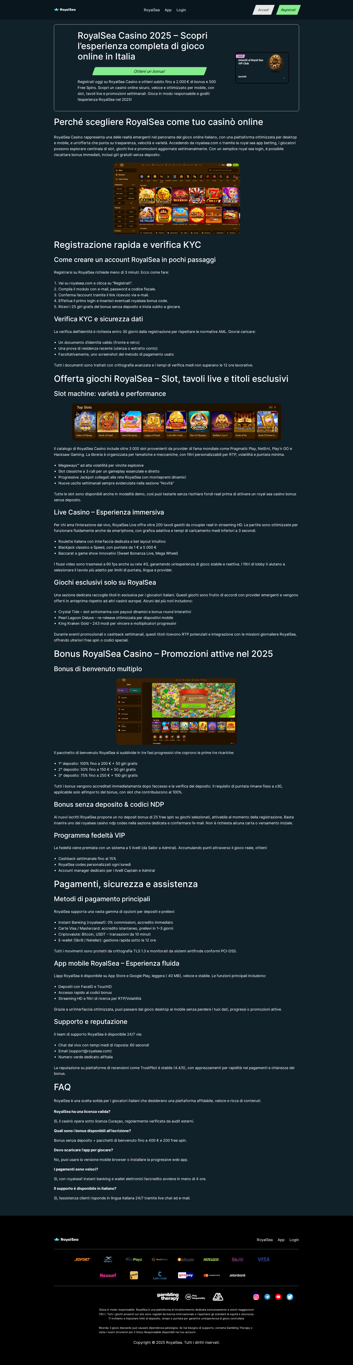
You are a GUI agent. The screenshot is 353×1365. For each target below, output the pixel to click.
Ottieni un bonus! (149, 71)
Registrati (288, 10)
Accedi (263, 10)
